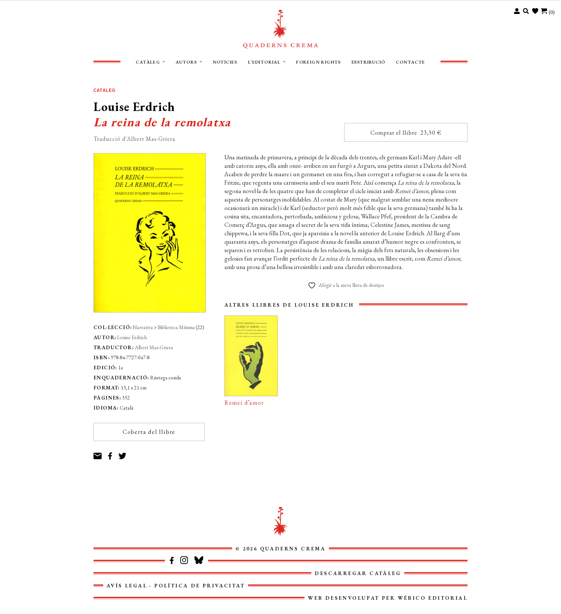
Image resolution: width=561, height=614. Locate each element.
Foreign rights (318, 62)
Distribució (368, 62)
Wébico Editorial (433, 598)
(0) (552, 12)
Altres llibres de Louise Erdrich (289, 304)
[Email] (101, 453)
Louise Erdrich (132, 337)
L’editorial (264, 62)
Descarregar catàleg (358, 573)
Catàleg (148, 62)
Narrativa (143, 327)
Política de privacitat (199, 585)
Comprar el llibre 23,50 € (406, 132)
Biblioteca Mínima (176, 327)
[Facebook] (113, 453)
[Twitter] (125, 453)
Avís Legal (126, 585)
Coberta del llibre (149, 432)
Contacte (410, 62)
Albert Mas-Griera (154, 347)
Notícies (225, 62)
